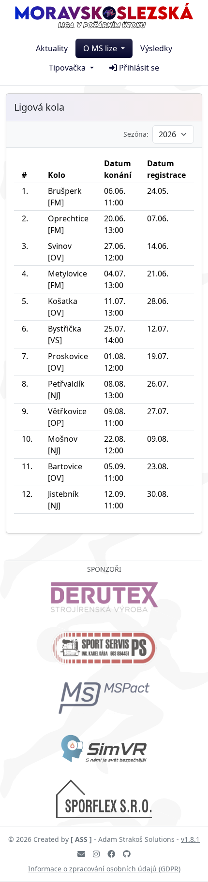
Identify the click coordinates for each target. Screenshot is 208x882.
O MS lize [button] (101, 48)
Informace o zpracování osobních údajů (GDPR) (104, 868)
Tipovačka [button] (68, 67)
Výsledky (156, 48)
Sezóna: (136, 134)
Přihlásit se (139, 67)
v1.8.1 (190, 839)
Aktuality (52, 48)
